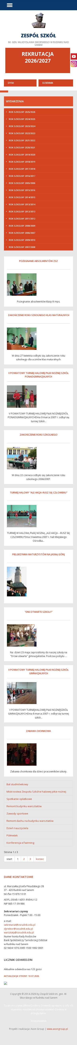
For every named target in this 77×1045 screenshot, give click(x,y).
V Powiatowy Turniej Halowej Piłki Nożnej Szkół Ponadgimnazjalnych (38, 374)
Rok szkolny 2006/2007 (22, 232)
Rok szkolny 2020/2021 (22, 147)
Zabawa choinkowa (38, 731)
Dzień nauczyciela (17, 828)
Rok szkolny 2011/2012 (22, 218)
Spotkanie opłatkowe (19, 799)
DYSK (11, 83)
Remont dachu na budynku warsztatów (30, 821)
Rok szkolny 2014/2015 (22, 197)
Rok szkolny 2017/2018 (22, 168)
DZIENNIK (47, 83)
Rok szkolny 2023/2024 (22, 126)
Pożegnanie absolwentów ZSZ (38, 261)
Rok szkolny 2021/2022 (22, 140)
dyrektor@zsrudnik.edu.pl (18, 928)
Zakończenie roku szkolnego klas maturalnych (38, 315)
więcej (38, 29)
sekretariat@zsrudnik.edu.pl (19, 924)
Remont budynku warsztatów (24, 806)
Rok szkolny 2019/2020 (22, 154)
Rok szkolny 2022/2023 (22, 133)
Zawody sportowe (17, 813)
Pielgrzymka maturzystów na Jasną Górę (38, 554)
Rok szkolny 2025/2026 (22, 111)
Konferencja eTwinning (20, 842)
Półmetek (12, 835)
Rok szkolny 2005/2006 (22, 183)
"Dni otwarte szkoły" (39, 612)
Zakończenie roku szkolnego (38, 434)
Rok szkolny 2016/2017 (22, 175)
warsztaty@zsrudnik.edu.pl (19, 932)
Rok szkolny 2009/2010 (22, 239)
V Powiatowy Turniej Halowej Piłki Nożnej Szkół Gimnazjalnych (38, 671)
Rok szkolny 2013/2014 (22, 204)
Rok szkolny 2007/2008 (22, 247)
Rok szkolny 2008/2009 (22, 225)
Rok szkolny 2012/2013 (22, 211)
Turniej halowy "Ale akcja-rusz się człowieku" (38, 492)
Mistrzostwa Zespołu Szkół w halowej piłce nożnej (36, 791)
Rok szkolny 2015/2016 (22, 190)
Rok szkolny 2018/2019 (22, 161)
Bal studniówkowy (17, 784)
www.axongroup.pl (57, 1029)
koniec (40, 859)
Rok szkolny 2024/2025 (22, 119)
